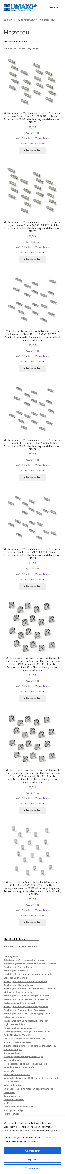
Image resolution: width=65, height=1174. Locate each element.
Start (9, 19)
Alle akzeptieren (32, 1150)
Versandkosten (42, 138)
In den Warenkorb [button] (32, 150)
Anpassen (32, 1159)
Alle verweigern (32, 1167)
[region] (32, 1145)
